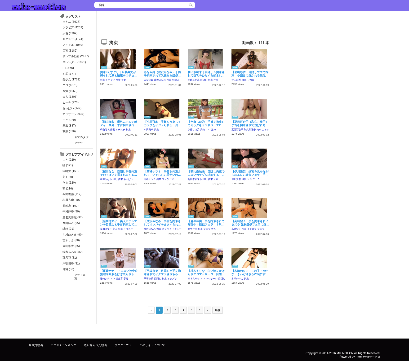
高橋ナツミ (150, 179)
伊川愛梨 (236, 179)
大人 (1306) (69, 96)
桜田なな (105, 179)
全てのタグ (81, 137)
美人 (115, 229)
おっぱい (128, 179)
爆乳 (112, 129)
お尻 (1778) (69, 73)
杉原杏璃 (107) (71, 200)
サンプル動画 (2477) (75, 56)
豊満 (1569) (69, 91)
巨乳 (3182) (69, 50)
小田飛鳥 (148, 129)
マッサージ (212, 278)
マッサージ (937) (73, 114)
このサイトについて (152, 345)
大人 (213, 229)
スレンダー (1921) (74, 62)
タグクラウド (123, 345)
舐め (213, 129)
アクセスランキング (63, 345)
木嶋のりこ (237, 278)
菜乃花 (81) (69, 257)
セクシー (177, 229)
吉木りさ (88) (71, 240)
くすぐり (110, 80)
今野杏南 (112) (71, 194)
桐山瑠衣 (105, 129)
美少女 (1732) (71, 79)
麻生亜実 (192, 229)
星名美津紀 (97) (72, 217)
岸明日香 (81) (71, 263)
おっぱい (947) (71, 108)
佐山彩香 (236, 80)
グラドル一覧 (81, 276)
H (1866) (68, 68)
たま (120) (69, 182)
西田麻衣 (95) (71, 223)
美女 (123, 80)
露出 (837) (69, 125)
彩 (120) (67, 177)
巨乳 (215, 80)
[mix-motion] (39, 6)
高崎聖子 (236, 229)
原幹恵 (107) (70, 205)
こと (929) (69, 120)
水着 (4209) (69, 33)
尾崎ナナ (105, 278)
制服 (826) (69, 131)
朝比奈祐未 (194, 80)
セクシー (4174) (72, 39)
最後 (217, 310)
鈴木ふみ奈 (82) (72, 252)
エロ (208, 129)
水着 (118, 80)
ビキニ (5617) (71, 21)
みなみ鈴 (148, 80)
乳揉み (175, 80)
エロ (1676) (69, 85)
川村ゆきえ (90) (72, 234)
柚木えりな (194, 278)
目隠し (203, 80)
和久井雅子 (250, 129)
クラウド (80, 143)
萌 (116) (67, 188)
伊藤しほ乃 (194, 129)
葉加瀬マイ (106, 229)
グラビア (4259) (72, 27)
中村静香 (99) (71, 211)
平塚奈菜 (148, 278)
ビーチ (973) (70, 102)
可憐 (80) (68, 269)
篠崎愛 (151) (70, 171)
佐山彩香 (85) (71, 246)
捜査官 (119, 278)
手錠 (126, 278)
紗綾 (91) (68, 228)
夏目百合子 (237, 129)
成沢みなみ (160, 80)
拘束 (102, 80)
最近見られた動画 (95, 345)
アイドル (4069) (72, 45)
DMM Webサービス (368, 356)
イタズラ (128, 229)
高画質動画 (36, 345)
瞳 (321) (67, 165)
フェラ (165, 179)
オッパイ (166, 229)
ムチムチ (120, 129)
